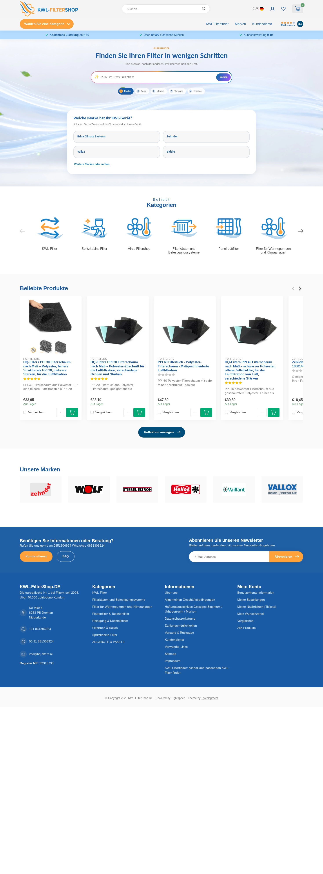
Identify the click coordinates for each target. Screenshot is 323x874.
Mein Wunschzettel (250, 613)
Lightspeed (178, 698)
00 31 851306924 (41, 641)
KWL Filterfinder (217, 24)
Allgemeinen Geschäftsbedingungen (190, 599)
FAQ (65, 556)
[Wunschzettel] (283, 8)
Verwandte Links (176, 646)
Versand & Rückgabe (179, 632)
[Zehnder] (41, 489)
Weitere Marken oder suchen (91, 164)
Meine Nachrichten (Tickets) (256, 606)
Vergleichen (36, 412)
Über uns (171, 592)
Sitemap (170, 653)
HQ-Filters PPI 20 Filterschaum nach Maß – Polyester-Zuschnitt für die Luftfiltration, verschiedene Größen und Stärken (117, 368)
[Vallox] (282, 489)
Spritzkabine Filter (104, 635)
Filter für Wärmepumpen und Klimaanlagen (122, 606)
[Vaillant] (234, 489)
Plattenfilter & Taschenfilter (110, 613)
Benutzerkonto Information (255, 592)
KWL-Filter (99, 592)
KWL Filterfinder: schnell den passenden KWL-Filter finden (197, 670)
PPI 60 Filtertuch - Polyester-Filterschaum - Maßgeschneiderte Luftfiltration (183, 366)
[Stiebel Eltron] (137, 489)
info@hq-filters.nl (41, 654)
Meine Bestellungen (251, 599)
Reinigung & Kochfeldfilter (110, 620)
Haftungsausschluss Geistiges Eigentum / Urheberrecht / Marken (193, 609)
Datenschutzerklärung (180, 618)
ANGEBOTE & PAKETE (108, 642)
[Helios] (186, 489)
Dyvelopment (209, 698)
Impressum (172, 660)
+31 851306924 (40, 629)
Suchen (223, 77)
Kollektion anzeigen (159, 432)
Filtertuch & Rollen (105, 627)
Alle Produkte (246, 627)
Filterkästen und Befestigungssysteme (118, 599)
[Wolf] (89, 489)
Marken (240, 24)
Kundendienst (262, 24)
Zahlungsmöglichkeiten (181, 625)
